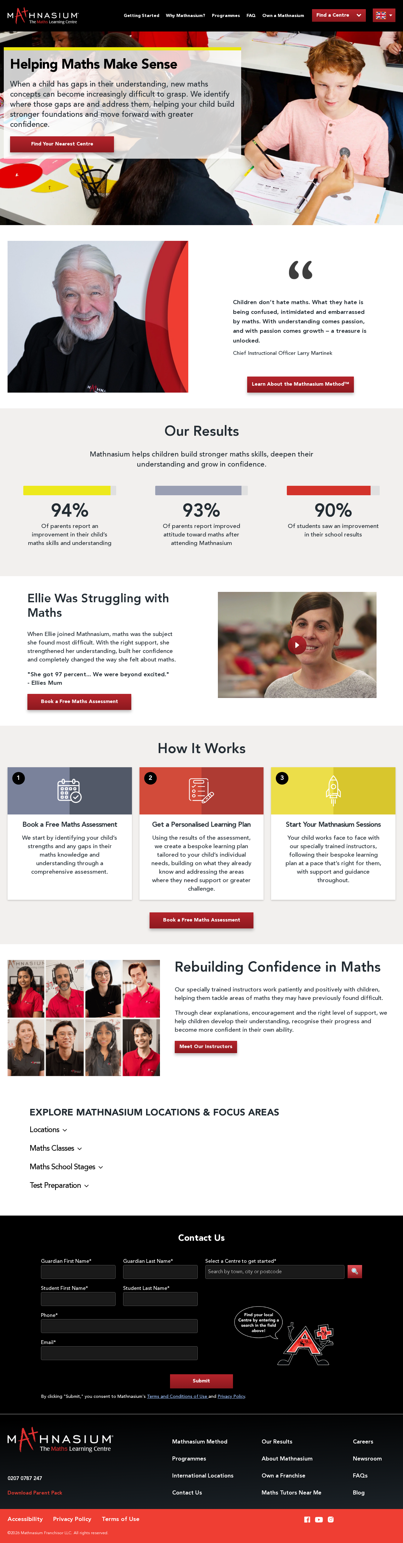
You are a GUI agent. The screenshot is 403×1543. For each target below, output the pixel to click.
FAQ (251, 16)
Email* (48, 1342)
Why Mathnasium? (185, 16)
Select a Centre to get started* (240, 1261)
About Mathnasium (287, 1459)
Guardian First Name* (66, 1261)
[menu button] (384, 15)
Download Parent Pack (35, 1493)
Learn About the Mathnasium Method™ (300, 384)
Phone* (49, 1315)
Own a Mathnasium (283, 16)
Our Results (277, 1442)
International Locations (203, 1476)
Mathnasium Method (199, 1442)
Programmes (226, 16)
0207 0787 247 (25, 1478)
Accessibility (25, 1520)
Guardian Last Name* (148, 1261)
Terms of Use (120, 1520)
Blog (359, 1493)
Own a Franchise (283, 1476)
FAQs (360, 1476)
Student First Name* (64, 1288)
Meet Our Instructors (205, 1046)
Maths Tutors (291, 1493)
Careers (363, 1442)
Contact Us (187, 1493)
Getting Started (141, 16)
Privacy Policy (231, 1396)
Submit (201, 1381)
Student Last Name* (146, 1288)
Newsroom (367, 1459)
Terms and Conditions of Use (177, 1396)
